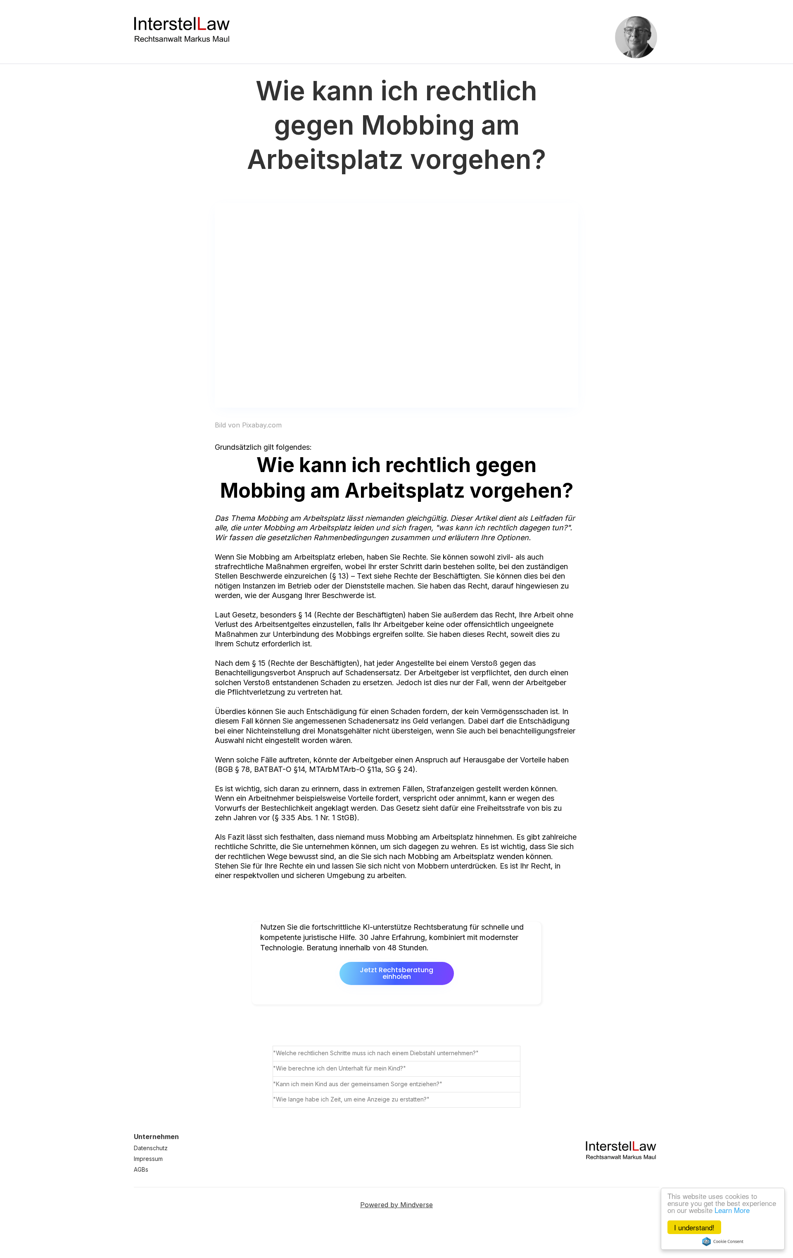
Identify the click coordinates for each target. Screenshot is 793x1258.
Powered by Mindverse (396, 1205)
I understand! (694, 1227)
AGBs (141, 1169)
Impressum (148, 1158)
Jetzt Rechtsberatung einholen (396, 973)
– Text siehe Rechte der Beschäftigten (415, 576)
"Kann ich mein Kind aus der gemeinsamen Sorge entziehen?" (357, 1083)
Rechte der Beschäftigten (360, 614)
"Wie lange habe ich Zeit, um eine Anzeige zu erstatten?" (351, 1099)
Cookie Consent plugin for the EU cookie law (722, 1241)
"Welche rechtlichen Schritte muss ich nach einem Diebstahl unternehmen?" (376, 1052)
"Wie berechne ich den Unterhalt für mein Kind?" (339, 1068)
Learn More (732, 1210)
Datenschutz (151, 1147)
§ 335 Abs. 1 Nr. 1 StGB (314, 817)
